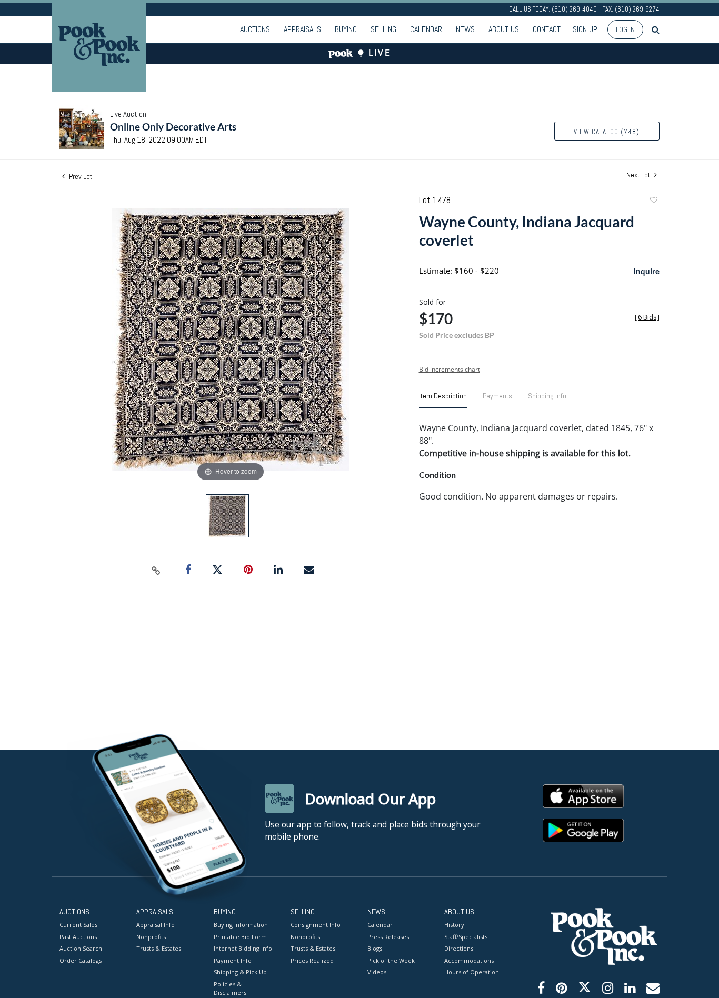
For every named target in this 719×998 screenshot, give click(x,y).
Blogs (374, 948)
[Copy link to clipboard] (156, 570)
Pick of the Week (391, 960)
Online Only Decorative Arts (173, 127)
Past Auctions (78, 937)
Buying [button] (346, 29)
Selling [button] (383, 29)
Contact (547, 29)
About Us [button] (503, 29)
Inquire (646, 271)
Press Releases (388, 937)
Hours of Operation (471, 972)
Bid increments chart (449, 369)
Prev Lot (79, 176)
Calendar (426, 29)
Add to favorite (653, 201)
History (454, 925)
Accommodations (469, 960)
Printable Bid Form (240, 937)
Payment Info (233, 960)
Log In (625, 29)
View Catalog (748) (607, 131)
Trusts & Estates (158, 948)
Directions (458, 948)
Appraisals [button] (302, 29)
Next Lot (639, 175)
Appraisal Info (155, 925)
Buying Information (241, 925)
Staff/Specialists (465, 937)
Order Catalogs (80, 960)
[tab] (443, 400)
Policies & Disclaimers (230, 988)
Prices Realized (312, 960)
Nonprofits (151, 937)
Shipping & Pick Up (240, 972)
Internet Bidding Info (243, 948)
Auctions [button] (255, 29)
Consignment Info (316, 925)
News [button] (465, 29)
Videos (376, 972)
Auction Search (80, 948)
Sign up (585, 29)
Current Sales (78, 925)
